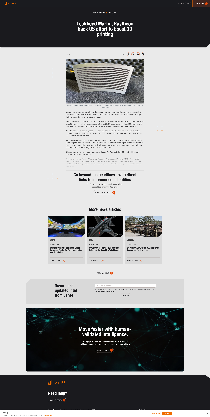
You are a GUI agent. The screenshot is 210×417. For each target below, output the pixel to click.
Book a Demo (199, 3)
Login (182, 3)
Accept (167, 413)
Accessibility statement (77, 410)
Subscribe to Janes (103, 192)
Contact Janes (56, 400)
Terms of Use (64, 410)
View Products (103, 350)
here (111, 291)
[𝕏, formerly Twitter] (133, 54)
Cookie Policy (48, 415)
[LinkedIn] (138, 54)
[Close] (207, 413)
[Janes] (10, 3)
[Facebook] (128, 54)
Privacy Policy (52, 410)
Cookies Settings (155, 413)
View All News (103, 273)
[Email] (142, 54)
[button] (189, 3)
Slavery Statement (93, 410)
